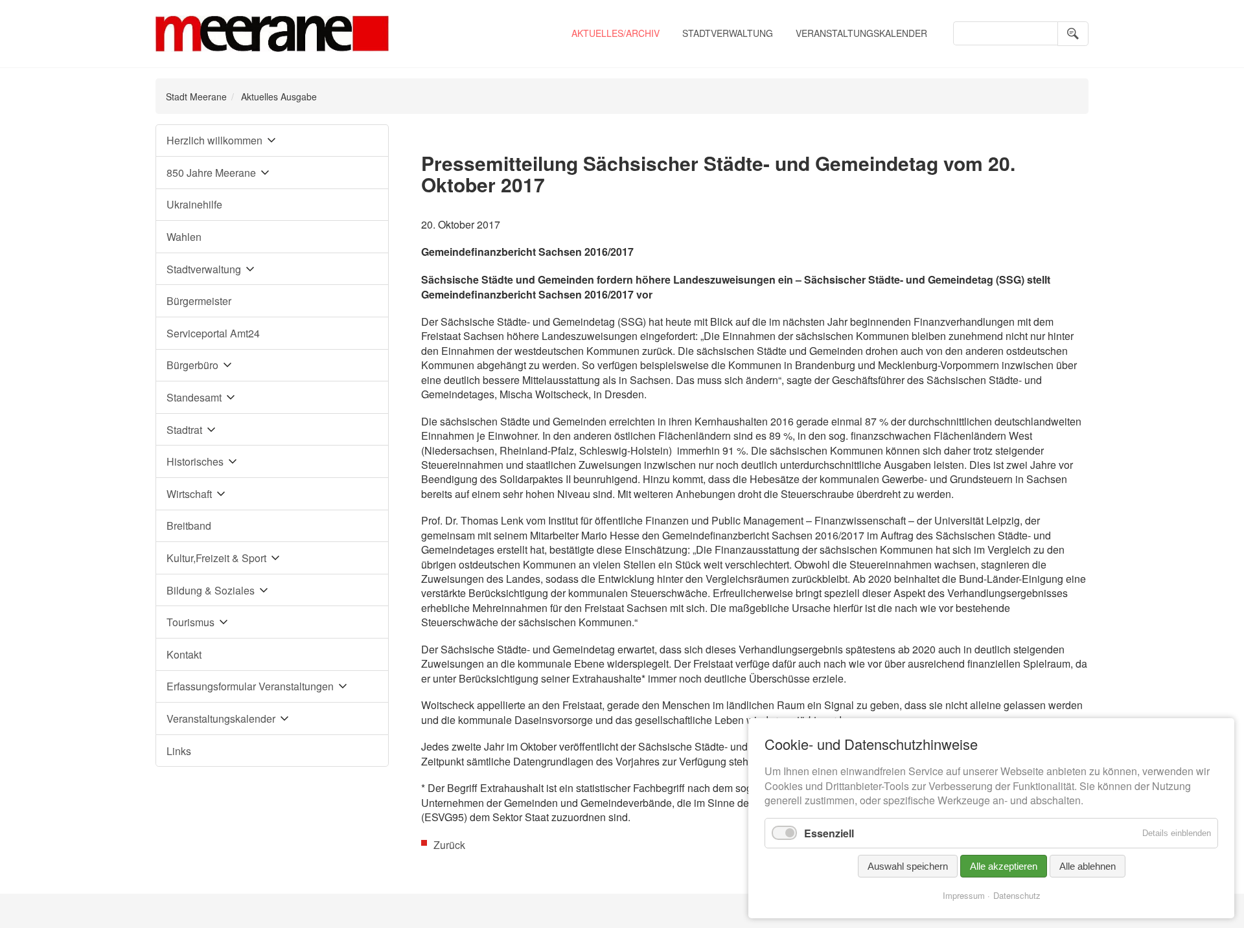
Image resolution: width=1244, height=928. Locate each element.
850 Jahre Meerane (211, 172)
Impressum (964, 895)
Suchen (1072, 33)
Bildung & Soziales (211, 590)
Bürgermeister (199, 300)
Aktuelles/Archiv (615, 33)
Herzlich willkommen (214, 140)
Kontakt (184, 654)
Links (179, 750)
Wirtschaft (189, 493)
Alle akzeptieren (1003, 866)
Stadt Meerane (196, 96)
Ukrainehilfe (194, 204)
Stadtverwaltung (727, 33)
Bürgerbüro (192, 364)
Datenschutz (1017, 895)
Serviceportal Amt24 (213, 333)
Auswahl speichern (908, 866)
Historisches (195, 461)
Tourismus (190, 622)
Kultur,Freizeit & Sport (216, 557)
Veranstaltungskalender (861, 33)
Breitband (189, 525)
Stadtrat (184, 429)
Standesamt (194, 397)
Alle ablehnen (1087, 866)
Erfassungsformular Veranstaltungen (250, 686)
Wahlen (184, 236)
